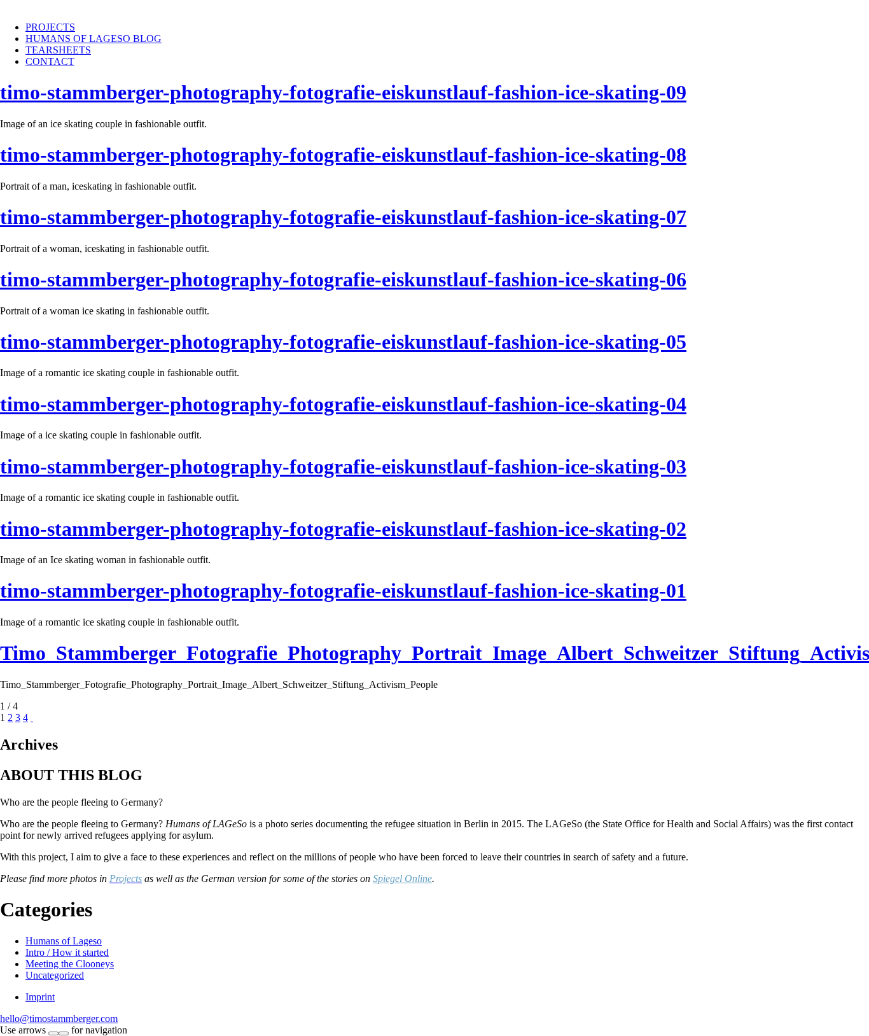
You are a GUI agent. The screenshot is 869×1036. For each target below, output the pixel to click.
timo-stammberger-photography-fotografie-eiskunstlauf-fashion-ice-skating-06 (343, 279)
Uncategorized (54, 975)
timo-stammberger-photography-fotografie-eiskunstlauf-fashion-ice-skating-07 (343, 217)
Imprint (40, 996)
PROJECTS (50, 27)
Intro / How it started (67, 952)
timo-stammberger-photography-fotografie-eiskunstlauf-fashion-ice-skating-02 (343, 528)
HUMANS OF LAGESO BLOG (93, 38)
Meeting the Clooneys (69, 963)
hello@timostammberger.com (59, 1018)
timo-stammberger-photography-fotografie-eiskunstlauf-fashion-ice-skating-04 (343, 404)
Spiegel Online (402, 878)
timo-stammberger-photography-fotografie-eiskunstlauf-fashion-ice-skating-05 (343, 341)
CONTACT (49, 61)
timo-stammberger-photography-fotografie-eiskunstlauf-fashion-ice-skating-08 (343, 154)
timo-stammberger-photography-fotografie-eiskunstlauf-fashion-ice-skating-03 (343, 466)
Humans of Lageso (63, 940)
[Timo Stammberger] (60, 5)
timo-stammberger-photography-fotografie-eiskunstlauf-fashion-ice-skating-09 (343, 92)
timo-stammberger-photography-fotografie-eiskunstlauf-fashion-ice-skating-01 (343, 590)
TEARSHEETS (58, 50)
